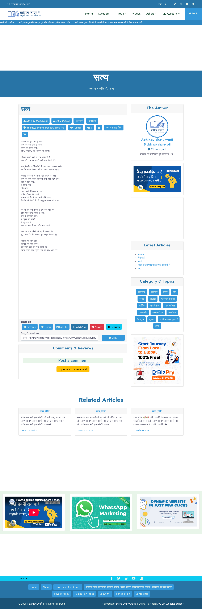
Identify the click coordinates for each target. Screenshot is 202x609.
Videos (136, 13)
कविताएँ (102, 88)
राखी (140, 261)
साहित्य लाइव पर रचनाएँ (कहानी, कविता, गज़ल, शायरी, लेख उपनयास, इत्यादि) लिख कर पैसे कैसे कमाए (129, 587)
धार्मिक (142, 305)
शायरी (141, 298)
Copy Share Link (30, 333)
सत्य (112, 88)
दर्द (139, 268)
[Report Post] (25, 134)
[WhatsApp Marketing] (101, 513)
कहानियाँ (141, 292)
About (46, 587)
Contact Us (142, 593)
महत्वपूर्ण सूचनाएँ (168, 298)
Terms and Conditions (67, 587)
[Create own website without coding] (168, 512)
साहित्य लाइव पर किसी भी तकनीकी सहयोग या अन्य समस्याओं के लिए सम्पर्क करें (98, 22)
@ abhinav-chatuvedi (157, 144)
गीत (174, 292)
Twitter (47, 327)
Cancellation (123, 593)
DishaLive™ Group (126, 603)
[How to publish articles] (157, 179)
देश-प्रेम (140, 319)
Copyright (105, 593)
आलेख (153, 298)
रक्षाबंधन (141, 254)
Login (194, 13)
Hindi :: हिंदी (115, 127)
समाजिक (92, 120)
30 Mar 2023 (62, 120)
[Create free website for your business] (157, 360)
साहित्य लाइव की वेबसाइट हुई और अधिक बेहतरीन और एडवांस (35, 22)
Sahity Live (35, 603)
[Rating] (99, 127)
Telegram (115, 327)
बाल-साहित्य (157, 312)
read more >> (29, 430)
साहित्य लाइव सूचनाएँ (169, 319)
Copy (114, 337)
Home (89, 13)
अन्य (157, 326)
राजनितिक (154, 305)
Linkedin (63, 327)
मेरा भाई (141, 257)
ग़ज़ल (165, 292)
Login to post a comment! (73, 369)
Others (150, 13)
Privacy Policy (61, 593)
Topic (120, 13)
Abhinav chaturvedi (37, 120)
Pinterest (98, 327)
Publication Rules (84, 593)
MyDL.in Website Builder (170, 603)
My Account (169, 13)
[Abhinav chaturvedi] (157, 126)
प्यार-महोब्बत (170, 305)
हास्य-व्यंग (143, 312)
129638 (77, 127)
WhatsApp (80, 327)
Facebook (31, 327)
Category (103, 13)
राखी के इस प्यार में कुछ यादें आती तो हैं (154, 265)
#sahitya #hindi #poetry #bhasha (45, 127)
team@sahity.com (20, 4)
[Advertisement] (101, 48)
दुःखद (151, 319)
